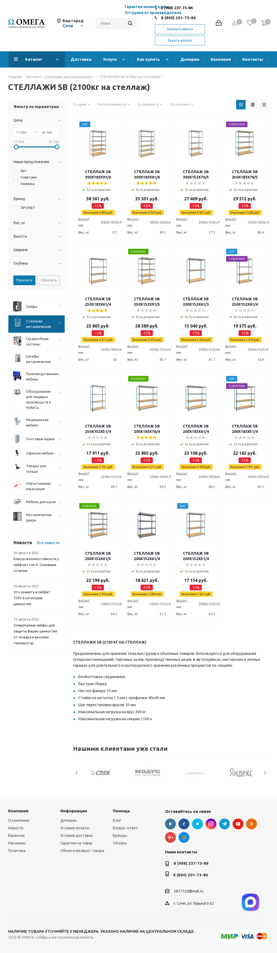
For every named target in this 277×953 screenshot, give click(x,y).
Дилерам (68, 820)
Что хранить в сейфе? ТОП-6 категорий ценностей (32, 598)
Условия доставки (76, 835)
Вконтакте (170, 824)
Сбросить (49, 280)
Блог (117, 820)
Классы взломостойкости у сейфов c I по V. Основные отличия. (36, 565)
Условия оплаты (74, 828)
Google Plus (170, 837)
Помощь (121, 811)
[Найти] (130, 23)
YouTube (238, 824)
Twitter (197, 824)
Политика (16, 850)
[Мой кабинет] (219, 23)
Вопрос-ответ (125, 828)
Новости (15, 828)
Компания (18, 811)
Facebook (184, 824)
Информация (73, 811)
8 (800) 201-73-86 (178, 17)
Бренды (120, 835)
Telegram (224, 824)
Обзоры (120, 843)
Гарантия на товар (76, 843)
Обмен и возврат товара (82, 850)
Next (265, 772)
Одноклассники (251, 824)
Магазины (17, 843)
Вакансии (16, 835)
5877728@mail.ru (188, 891)
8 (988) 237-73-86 (191, 863)
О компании (18, 820)
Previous (77, 772)
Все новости (48, 543)
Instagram (211, 824)
